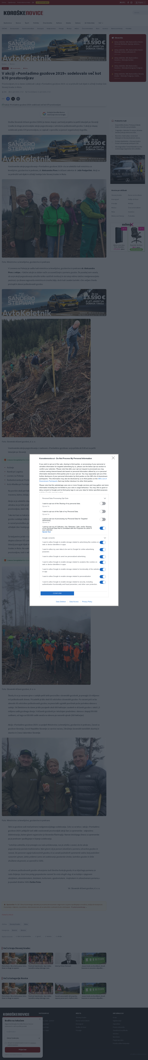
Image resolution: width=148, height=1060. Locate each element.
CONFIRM (57, 593)
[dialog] (74, 530)
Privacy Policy (87, 602)
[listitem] (74, 498)
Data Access (74, 602)
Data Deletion (61, 602)
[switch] (103, 503)
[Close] (114, 458)
